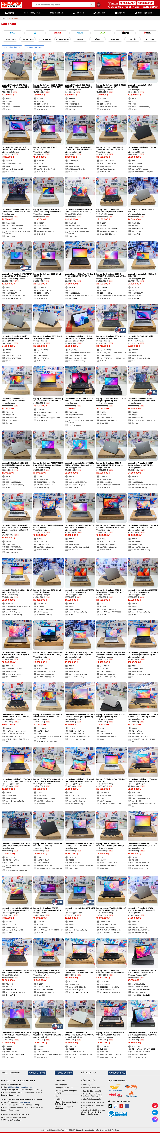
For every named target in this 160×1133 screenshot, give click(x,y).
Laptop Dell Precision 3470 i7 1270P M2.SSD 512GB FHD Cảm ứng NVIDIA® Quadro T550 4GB (17, 275)
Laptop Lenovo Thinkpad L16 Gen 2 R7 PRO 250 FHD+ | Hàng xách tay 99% (80, 716)
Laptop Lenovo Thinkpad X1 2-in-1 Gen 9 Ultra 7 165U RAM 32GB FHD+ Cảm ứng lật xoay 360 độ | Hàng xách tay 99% (80, 337)
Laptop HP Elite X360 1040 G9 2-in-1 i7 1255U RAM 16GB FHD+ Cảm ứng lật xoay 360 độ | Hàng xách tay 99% (48, 780)
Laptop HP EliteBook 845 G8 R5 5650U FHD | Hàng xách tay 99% (78, 148)
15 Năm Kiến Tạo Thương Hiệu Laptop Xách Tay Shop (91, 1095)
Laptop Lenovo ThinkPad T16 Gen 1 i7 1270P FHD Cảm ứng (48, 845)
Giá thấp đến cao (12, 48)
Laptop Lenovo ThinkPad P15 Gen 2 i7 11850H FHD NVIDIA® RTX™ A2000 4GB (80, 275)
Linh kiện (101, 13)
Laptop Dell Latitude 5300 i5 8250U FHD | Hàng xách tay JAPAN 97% (17, 909)
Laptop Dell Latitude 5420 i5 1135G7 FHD (140, 86)
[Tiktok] (110, 1106)
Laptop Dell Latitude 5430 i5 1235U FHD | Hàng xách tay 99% (143, 591)
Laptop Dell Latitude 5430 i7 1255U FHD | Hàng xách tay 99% (79, 591)
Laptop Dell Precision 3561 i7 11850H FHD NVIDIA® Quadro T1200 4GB (48, 909)
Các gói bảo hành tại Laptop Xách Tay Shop (66, 1103)
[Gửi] (92, 4)
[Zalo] (116, 1106)
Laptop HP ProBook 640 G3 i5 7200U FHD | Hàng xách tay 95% (15, 86)
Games (58, 1096)
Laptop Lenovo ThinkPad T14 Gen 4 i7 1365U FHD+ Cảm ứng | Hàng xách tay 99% (143, 526)
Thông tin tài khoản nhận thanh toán (65, 1108)
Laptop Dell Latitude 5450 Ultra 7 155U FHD (142, 211)
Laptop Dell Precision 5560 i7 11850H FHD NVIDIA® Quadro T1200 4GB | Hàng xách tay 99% (111, 275)
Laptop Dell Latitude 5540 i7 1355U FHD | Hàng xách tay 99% (79, 526)
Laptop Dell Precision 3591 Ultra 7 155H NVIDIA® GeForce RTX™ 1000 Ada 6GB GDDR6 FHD (47, 716)
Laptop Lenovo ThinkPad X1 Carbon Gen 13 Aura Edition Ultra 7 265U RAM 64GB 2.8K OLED (111, 972)
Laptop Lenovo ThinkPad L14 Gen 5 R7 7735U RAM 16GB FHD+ (111, 909)
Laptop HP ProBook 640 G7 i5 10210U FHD (140, 337)
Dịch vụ (121, 13)
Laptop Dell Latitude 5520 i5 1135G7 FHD (45, 148)
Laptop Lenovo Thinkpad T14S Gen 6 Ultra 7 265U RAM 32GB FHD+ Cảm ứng (143, 780)
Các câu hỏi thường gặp (92, 1099)
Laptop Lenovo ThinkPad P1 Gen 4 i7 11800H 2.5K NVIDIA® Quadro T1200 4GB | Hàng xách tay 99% (16, 1034)
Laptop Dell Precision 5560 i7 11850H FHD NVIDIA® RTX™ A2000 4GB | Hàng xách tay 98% (16, 337)
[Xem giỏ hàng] (98, 4)
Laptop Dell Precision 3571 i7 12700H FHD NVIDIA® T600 (14, 400)
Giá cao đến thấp (34, 48)
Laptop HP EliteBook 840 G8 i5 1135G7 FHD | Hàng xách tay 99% (16, 464)
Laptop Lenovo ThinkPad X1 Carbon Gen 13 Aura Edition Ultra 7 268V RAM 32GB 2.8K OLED (79, 972)
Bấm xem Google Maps (10, 1095)
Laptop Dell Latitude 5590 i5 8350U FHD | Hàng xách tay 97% (111, 86)
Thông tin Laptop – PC (64, 1088)
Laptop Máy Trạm (32, 13)
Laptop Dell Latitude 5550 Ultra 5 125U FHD (47, 275)
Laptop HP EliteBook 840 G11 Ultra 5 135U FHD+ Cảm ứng (17, 591)
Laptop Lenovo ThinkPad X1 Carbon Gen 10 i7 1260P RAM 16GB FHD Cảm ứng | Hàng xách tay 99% (111, 211)
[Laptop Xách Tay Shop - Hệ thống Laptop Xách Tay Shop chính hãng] (11, 4)
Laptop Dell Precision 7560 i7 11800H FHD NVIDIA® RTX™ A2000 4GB (47, 1034)
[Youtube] (121, 1106)
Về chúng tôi (87, 1084)
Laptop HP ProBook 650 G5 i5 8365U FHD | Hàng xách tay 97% (78, 86)
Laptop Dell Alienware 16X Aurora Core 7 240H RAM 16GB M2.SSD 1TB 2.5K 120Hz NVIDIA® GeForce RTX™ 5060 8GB (17, 845)
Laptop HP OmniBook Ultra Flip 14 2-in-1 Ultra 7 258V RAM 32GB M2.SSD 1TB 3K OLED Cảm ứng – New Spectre (142, 972)
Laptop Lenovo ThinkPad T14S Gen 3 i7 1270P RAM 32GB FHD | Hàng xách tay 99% (48, 653)
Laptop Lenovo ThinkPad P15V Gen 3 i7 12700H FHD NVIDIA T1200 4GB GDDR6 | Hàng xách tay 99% (17, 972)
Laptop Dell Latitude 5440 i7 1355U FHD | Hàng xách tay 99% (111, 400)
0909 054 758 (118, 1073)
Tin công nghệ (61, 1084)
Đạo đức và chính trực (91, 1088)
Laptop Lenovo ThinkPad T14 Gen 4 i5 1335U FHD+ (48, 526)
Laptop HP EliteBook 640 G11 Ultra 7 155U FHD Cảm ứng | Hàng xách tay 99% (111, 653)
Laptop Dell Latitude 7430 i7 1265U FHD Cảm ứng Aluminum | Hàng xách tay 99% (79, 653)
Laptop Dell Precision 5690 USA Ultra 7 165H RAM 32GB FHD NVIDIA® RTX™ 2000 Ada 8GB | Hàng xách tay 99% (78, 211)
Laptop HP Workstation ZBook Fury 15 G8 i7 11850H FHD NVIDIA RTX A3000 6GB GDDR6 (48, 400)
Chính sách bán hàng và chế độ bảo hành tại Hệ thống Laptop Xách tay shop (93, 1112)
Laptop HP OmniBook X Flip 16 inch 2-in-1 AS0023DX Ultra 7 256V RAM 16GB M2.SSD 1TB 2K (143, 1034)
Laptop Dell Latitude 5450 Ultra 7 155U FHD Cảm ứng (47, 591)
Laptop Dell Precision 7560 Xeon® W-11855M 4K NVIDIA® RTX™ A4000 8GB (110, 337)
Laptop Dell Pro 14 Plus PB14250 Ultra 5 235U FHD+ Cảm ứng (110, 1034)
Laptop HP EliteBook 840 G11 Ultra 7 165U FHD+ (111, 780)
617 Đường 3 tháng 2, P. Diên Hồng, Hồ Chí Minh (134, 7)
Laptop (11, 13)
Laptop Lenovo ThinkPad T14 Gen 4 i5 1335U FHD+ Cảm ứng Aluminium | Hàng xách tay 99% (143, 716)
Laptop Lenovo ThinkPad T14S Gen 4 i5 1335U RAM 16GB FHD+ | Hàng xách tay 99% (111, 526)
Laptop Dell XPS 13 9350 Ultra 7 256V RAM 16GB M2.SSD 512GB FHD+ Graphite (109, 148)
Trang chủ (4, 18)
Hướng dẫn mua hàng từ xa (93, 1102)
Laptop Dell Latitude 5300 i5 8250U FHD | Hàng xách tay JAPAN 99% (48, 86)
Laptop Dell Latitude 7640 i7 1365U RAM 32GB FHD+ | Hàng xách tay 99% (79, 464)
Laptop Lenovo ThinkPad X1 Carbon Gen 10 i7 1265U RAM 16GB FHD (111, 845)
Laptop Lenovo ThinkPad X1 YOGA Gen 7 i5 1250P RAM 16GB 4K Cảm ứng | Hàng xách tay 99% (79, 780)
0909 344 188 (145, 3)
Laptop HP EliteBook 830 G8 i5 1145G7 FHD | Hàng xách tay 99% (47, 211)
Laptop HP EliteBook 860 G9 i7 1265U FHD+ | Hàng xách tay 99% (16, 526)
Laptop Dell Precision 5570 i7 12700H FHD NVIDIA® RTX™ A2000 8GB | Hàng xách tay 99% (110, 591)
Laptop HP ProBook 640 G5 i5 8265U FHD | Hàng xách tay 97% (15, 148)
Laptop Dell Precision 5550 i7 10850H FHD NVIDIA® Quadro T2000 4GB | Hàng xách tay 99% (110, 464)
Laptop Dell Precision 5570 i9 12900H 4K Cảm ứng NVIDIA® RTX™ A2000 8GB (143, 909)
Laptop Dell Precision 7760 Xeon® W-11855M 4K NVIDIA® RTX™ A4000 (47, 337)
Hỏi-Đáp (59, 1099)
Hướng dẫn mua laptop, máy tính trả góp (92, 1106)
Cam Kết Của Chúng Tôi (92, 1091)
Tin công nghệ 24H (146, 13)
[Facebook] (127, 1106)
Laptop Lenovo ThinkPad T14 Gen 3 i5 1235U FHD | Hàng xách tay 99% (17, 780)
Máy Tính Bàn (56, 13)
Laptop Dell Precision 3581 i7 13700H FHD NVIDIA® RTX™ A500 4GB (79, 1034)
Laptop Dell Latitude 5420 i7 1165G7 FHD (80, 909)
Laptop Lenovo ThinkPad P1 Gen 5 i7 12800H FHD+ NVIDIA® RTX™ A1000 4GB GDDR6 (79, 845)
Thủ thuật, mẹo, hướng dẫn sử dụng (66, 1092)
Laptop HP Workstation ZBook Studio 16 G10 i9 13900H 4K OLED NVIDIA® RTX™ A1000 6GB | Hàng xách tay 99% (16, 653)
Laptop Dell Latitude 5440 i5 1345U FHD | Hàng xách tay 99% (111, 716)
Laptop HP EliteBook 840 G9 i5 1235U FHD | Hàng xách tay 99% (46, 972)
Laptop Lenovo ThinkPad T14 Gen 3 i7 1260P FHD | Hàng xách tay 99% (143, 653)
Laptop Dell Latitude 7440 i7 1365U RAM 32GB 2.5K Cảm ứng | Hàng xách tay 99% (48, 464)
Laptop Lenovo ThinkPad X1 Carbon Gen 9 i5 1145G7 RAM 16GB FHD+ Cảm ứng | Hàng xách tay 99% (16, 716)
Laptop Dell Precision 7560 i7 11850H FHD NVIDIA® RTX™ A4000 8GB (142, 400)
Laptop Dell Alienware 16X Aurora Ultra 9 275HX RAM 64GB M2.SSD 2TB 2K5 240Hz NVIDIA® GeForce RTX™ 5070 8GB (16, 211)
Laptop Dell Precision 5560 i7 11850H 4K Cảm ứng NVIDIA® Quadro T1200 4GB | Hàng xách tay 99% (142, 464)
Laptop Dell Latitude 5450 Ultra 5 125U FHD (142, 275)
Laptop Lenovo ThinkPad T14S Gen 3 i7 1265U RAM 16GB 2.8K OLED (143, 845)
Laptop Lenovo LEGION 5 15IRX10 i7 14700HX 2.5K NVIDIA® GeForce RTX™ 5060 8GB (80, 400)
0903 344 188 (127, 3)
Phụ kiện (80, 13)
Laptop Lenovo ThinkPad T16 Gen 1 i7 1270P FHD (143, 148)
